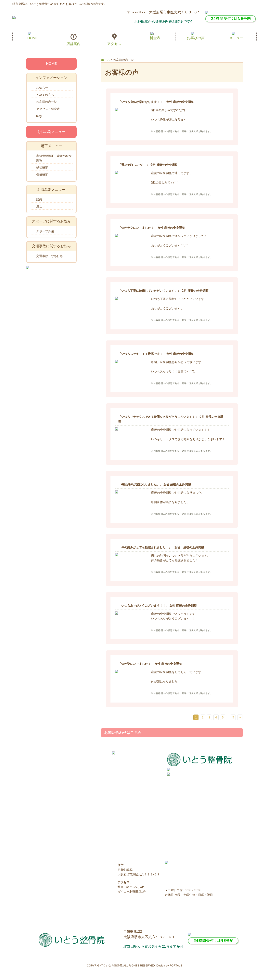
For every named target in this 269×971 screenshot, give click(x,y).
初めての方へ (45, 94)
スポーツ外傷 (45, 231)
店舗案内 (73, 44)
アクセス (114, 44)
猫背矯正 (42, 167)
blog (39, 116)
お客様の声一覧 (46, 101)
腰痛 (39, 199)
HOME (32, 38)
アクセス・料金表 (48, 109)
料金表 (155, 38)
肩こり (40, 206)
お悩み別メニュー (51, 132)
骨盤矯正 (42, 174)
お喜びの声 (196, 38)
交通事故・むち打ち (49, 256)
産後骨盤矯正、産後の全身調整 (54, 158)
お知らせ (42, 87)
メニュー (236, 38)
